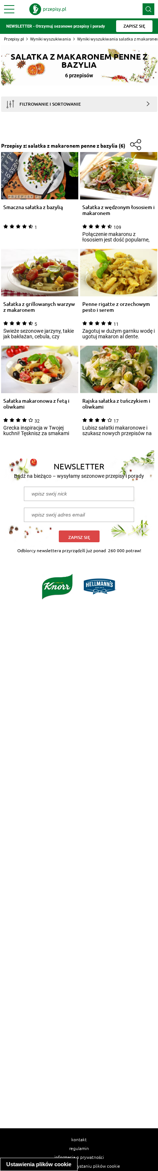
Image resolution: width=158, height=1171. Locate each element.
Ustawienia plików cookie (38, 1164)
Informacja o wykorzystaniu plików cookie (79, 1166)
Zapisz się (79, 537)
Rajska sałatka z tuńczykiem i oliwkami (116, 404)
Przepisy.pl (14, 39)
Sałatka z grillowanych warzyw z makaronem (39, 307)
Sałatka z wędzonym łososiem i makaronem (118, 210)
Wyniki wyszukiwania (50, 39)
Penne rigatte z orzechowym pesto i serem (116, 307)
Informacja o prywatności (79, 1157)
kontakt (79, 1139)
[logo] (48, 9)
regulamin (79, 1148)
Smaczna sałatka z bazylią (33, 207)
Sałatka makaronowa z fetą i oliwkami (36, 404)
